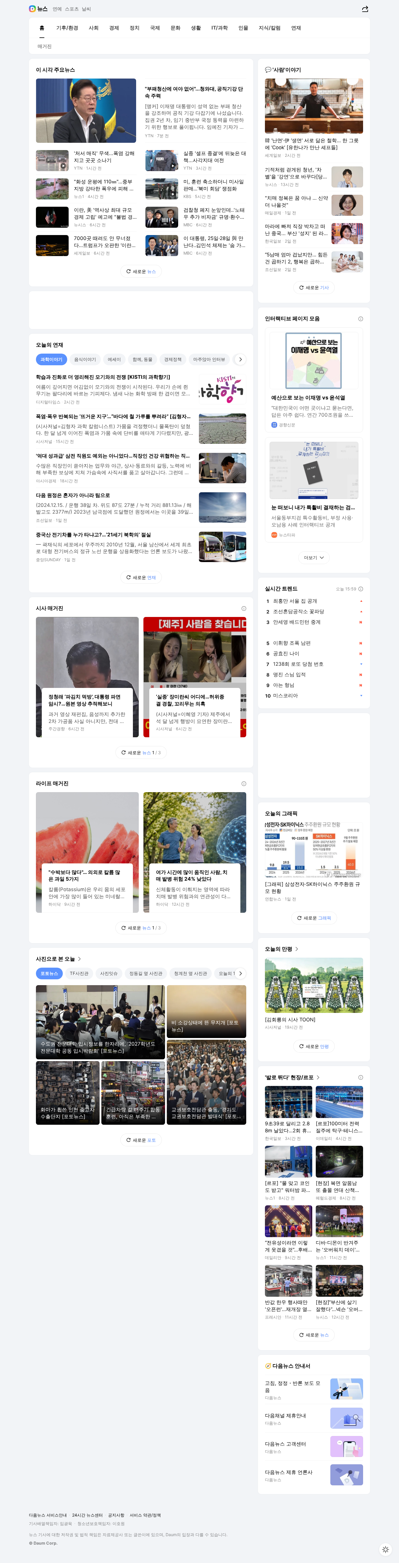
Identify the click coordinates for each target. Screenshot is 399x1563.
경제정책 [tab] (173, 359)
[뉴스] (42, 9)
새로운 (144, 271)
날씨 (86, 9)
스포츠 (72, 9)
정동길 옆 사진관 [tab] (145, 973)
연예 (57, 9)
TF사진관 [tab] (79, 973)
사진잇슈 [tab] (109, 973)
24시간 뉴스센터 (87, 1514)
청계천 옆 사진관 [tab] (190, 973)
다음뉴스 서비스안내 (48, 1514)
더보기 (310, 557)
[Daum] (33, 9)
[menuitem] (41, 28)
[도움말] (244, 608)
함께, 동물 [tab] (142, 359)
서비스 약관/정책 (145, 1514)
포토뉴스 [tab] (49, 973)
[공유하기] (364, 9)
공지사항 (116, 1514)
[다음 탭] (240, 359)
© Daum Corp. (43, 1543)
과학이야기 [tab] (52, 359)
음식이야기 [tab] (85, 359)
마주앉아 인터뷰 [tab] (209, 359)
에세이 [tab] (114, 359)
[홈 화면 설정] (385, 1549)
